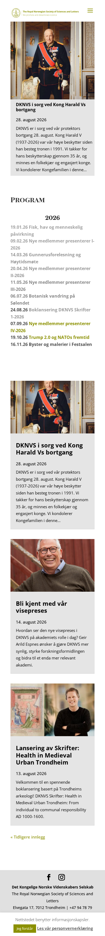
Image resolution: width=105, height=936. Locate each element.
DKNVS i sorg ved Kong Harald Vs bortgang (51, 107)
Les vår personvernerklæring (65, 928)
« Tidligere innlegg (27, 837)
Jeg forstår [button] (25, 928)
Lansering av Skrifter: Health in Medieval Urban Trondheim (47, 755)
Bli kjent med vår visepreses (41, 606)
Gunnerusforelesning (52, 255)
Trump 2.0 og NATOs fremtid (59, 337)
